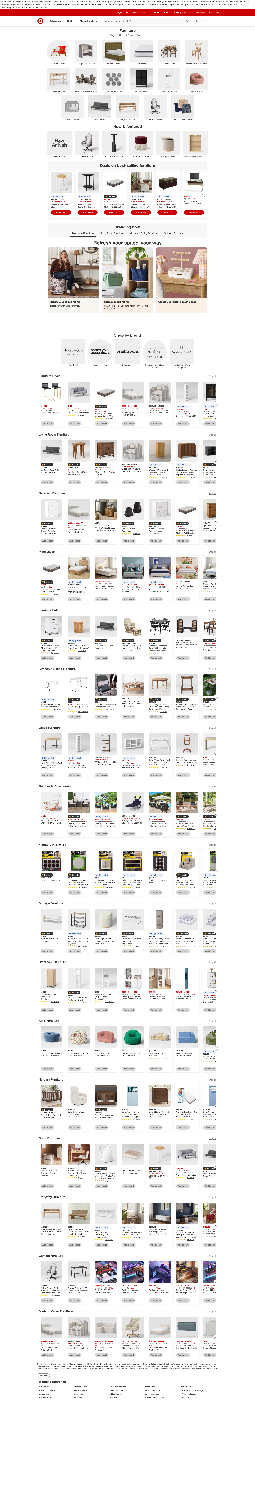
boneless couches (117, 1398)
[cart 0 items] (215, 21)
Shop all (212, 376)
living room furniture (205, 1366)
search (187, 21)
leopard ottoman (81, 1390)
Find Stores (41, 7)
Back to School (25, 1)
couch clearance (152, 1390)
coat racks (95, 1366)
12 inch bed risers (188, 1394)
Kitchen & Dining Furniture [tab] (144, 233)
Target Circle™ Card (141, 12)
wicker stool (79, 1398)
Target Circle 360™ (161, 12)
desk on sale (44, 1394)
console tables (85, 1366)
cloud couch (44, 1387)
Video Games (30, 4)
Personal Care (176, 1)
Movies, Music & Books (48, 4)
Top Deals (177, 4)
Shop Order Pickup (219, 4)
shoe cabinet (125, 1366)
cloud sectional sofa (118, 1387)
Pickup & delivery (88, 21)
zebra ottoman (151, 1387)
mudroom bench (114, 1366)
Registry (12, 7)
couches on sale (152, 1394)
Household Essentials (147, 1)
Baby (160, 1)
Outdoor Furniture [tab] (173, 233)
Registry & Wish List (182, 12)
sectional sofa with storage (192, 1390)
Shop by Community (101, 4)
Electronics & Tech (15, 4)
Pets (203, 1)
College (36, 1)
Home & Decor (87, 1)
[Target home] (40, 21)
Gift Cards (87, 4)
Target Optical (117, 4)
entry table (103, 1366)
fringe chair (79, 1394)
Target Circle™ (122, 12)
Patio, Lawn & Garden (119, 1)
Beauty (166, 1)
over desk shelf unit (189, 1398)
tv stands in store (46, 1398)
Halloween (45, 1)
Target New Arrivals (9, 1)
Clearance (135, 4)
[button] (58, 196)
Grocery (133, 1)
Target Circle (30, 7)
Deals (127, 4)
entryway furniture (70, 1366)
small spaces (131, 1364)
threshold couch (116, 1390)
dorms (147, 1364)
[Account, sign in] (201, 21)
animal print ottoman (47, 1390)
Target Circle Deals (191, 4)
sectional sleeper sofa (154, 1398)
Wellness (215, 1)
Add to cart (61, 212)
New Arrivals (146, 4)
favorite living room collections (71, 1369)
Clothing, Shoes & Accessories (65, 1)
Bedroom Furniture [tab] (83, 233)
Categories (55, 21)
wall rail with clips (188, 1387)
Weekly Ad (205, 4)
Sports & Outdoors (192, 1)
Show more (43, 1375)
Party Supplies (66, 4)
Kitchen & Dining (101, 1)
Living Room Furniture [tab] (111, 233)
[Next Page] (204, 194)
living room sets (49, 1369)
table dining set (116, 1394)
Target (113, 35)
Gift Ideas (77, 4)
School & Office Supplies (231, 1)
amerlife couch (80, 1387)
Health (208, 1)
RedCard (20, 7)
